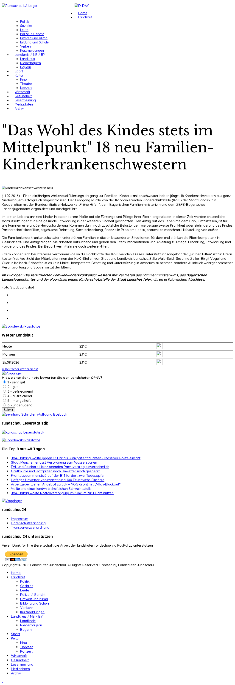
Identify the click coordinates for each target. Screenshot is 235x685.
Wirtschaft (22, 92)
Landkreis (27, 59)
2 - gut (12, 387)
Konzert (26, 88)
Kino (23, 79)
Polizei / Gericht (32, 34)
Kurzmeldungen (32, 51)
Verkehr (26, 46)
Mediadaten (24, 104)
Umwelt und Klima (34, 38)
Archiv (19, 108)
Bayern (25, 67)
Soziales (26, 26)
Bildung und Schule (34, 42)
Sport (19, 71)
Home (82, 13)
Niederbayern (30, 63)
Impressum (19, 519)
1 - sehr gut (16, 382)
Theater (26, 84)
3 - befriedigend (20, 391)
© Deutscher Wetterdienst (20, 369)
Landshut (85, 17)
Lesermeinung (25, 100)
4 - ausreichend (19, 396)
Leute (24, 30)
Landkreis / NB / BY (30, 55)
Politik (24, 22)
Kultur (19, 75)
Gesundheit (23, 96)
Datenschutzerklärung (28, 523)
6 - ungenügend (19, 405)
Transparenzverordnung (30, 527)
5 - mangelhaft (19, 400)
